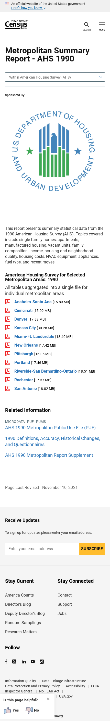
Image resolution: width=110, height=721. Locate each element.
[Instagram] (41, 661)
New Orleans (26, 345)
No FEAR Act (49, 691)
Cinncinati (23, 310)
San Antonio (25, 388)
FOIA (95, 686)
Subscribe (92, 548)
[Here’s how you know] (55, 6)
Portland (22, 362)
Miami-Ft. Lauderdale (34, 336)
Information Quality (20, 681)
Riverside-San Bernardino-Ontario (45, 371)
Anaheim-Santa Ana (33, 301)
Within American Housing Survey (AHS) (40, 77)
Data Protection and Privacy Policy (32, 686)
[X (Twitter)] (14, 661)
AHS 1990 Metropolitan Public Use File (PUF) (50, 427)
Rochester (23, 379)
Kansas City (25, 327)
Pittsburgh (23, 353)
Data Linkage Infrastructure (64, 681)
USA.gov (66, 696)
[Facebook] (7, 661)
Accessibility (75, 686)
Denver (21, 319)
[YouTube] (32, 661)
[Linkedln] (23, 661)
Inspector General (19, 691)
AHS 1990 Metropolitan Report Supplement (49, 455)
